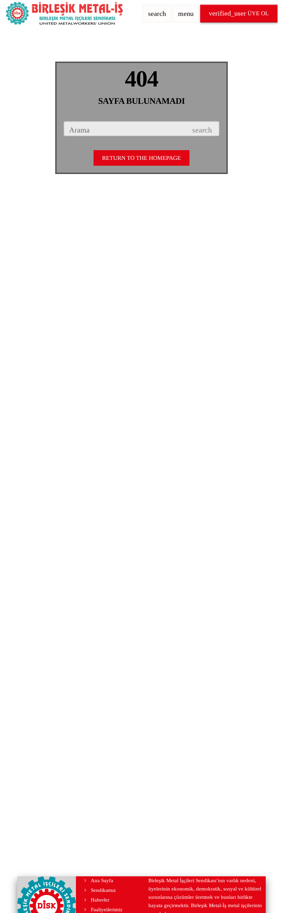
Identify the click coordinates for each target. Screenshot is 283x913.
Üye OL (239, 13)
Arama (79, 130)
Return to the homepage (141, 158)
